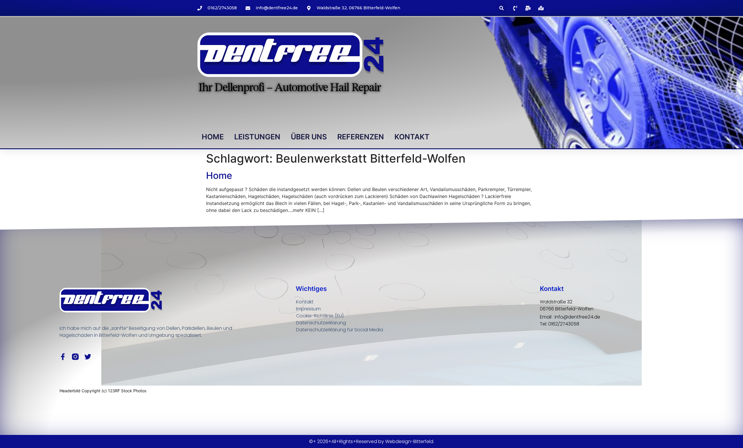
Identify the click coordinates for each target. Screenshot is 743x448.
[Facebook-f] (62, 356)
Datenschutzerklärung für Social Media (339, 329)
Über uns (309, 136)
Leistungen (257, 136)
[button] (501, 7)
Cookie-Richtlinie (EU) (320, 315)
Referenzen (360, 136)
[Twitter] (87, 356)
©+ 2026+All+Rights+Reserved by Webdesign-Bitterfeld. (371, 441)
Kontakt (412, 136)
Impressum (308, 308)
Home (213, 136)
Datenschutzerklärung (321, 322)
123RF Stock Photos (127, 390)
